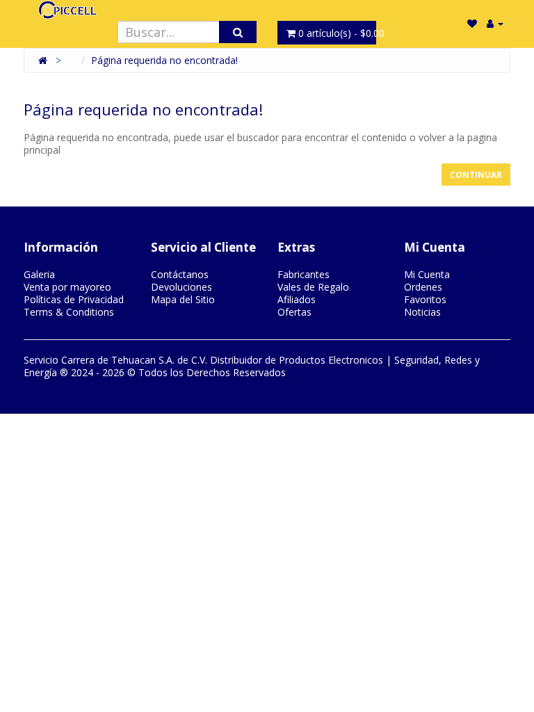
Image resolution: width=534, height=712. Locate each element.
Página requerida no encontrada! (164, 60)
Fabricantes (303, 274)
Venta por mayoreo (67, 286)
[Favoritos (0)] (472, 23)
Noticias (422, 311)
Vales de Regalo (313, 286)
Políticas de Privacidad (74, 299)
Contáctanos (180, 274)
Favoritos (425, 299)
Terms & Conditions (69, 311)
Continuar (476, 175)
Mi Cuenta (427, 274)
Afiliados (296, 299)
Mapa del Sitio (183, 299)
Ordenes (423, 286)
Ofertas (294, 311)
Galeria (39, 274)
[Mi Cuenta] (495, 23)
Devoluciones (181, 286)
